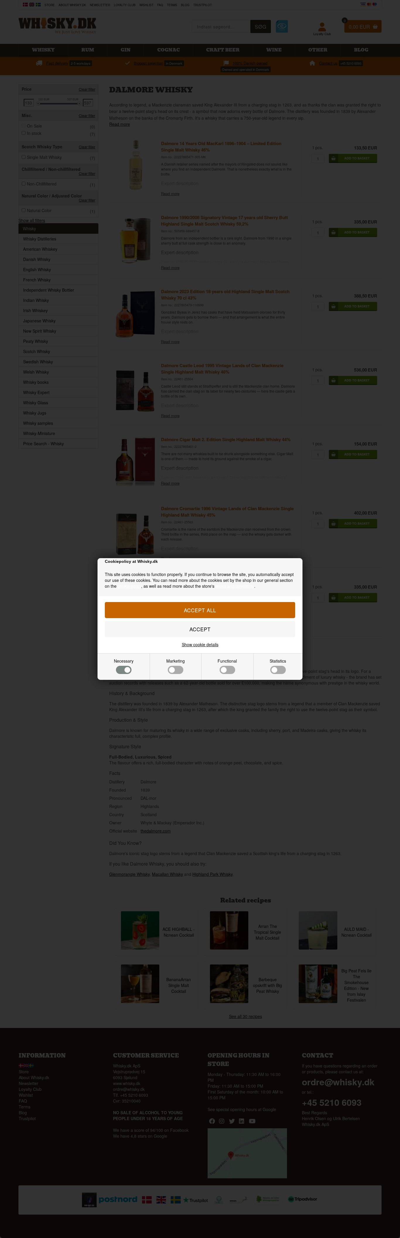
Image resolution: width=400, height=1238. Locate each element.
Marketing (175, 661)
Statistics (278, 661)
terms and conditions (235, 586)
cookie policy (129, 586)
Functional (227, 661)
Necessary (124, 661)
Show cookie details (200, 644)
